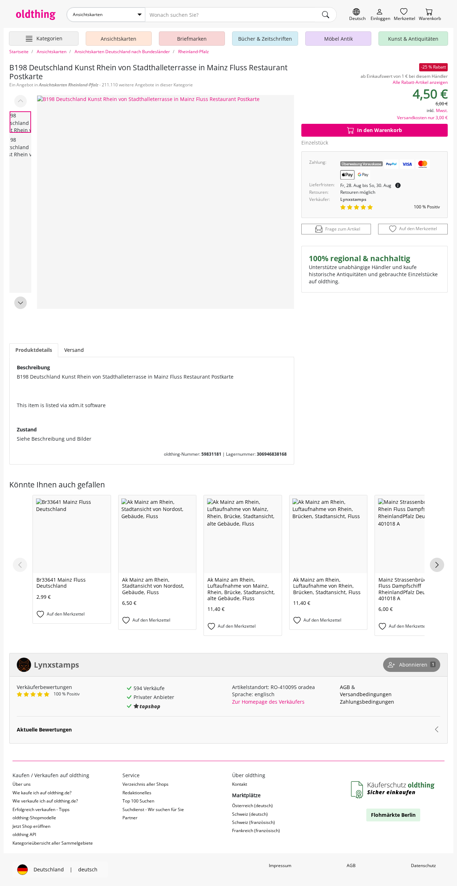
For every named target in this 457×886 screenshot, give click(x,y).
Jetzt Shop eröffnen (31, 826)
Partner (129, 818)
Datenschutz (423, 865)
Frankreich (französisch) (256, 830)
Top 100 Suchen (138, 801)
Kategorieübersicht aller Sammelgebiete (52, 843)
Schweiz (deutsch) (250, 814)
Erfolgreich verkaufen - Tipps (41, 809)
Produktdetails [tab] (33, 349)
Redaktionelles (136, 793)
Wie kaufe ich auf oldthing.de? (41, 793)
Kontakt (239, 784)
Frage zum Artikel (342, 229)
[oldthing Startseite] (36, 15)
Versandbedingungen (366, 694)
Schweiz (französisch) (253, 822)
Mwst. (442, 110)
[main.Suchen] (325, 14)
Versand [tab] (74, 349)
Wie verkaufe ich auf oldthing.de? (45, 801)
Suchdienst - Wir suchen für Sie (153, 809)
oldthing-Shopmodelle (34, 818)
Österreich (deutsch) (252, 806)
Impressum (280, 865)
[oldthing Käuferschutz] (393, 790)
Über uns (21, 784)
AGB (345, 687)
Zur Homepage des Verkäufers (268, 701)
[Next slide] (20, 303)
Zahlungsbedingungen (367, 701)
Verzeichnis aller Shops (145, 784)
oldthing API (24, 834)
